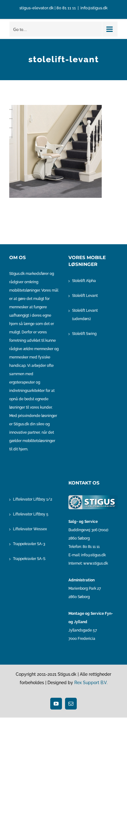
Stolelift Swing (84, 334)
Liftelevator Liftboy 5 (30, 514)
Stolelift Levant (85, 295)
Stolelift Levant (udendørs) (85, 314)
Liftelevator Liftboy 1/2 (32, 499)
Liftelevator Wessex (30, 529)
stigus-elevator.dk (36, 8)
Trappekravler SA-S (29, 559)
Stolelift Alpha (84, 281)
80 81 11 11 (66, 8)
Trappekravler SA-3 (29, 544)
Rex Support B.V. (91, 682)
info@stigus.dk (94, 8)
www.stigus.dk (95, 563)
